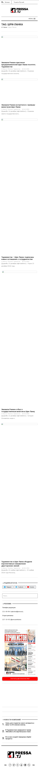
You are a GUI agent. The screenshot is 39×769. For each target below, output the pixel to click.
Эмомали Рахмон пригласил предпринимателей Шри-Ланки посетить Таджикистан (18, 64)
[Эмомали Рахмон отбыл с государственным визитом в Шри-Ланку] (19, 339)
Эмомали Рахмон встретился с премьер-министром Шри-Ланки (18, 106)
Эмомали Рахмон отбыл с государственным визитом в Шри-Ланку (18, 410)
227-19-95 (6, 620)
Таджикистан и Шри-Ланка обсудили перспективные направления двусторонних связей (16, 564)
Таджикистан (17, 69)
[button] (32, 19)
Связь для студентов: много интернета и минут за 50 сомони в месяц (19, 724)
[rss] (29, 765)
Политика (10, 69)
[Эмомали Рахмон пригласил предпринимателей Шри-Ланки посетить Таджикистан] (19, 48)
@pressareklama (16, 620)
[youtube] (21, 765)
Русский (21, 2)
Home (5, 27)
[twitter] (14, 765)
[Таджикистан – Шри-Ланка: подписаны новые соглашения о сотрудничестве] (19, 187)
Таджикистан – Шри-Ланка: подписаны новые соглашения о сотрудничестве (17, 258)
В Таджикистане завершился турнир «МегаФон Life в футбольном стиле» (18, 731)
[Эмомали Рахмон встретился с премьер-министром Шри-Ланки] (19, 90)
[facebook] (10, 765)
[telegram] (25, 765)
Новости (5, 69)
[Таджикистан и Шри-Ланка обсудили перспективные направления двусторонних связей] (19, 491)
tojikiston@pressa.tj (17, 612)
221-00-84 (6, 612)
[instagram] (18, 765)
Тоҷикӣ (16, 2)
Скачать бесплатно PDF (20, 679)
